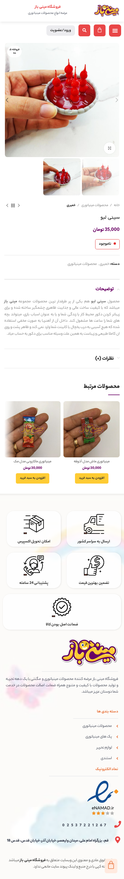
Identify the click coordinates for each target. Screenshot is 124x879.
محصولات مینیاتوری (94, 205)
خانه (116, 205)
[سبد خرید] (100, 30)
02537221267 (85, 826)
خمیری (71, 205)
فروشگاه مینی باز (48, 7)
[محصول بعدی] (7, 206)
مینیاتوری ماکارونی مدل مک (32, 462)
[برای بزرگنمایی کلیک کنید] (109, 148)
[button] (115, 30)
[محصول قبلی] (19, 206)
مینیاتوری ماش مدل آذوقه (92, 462)
